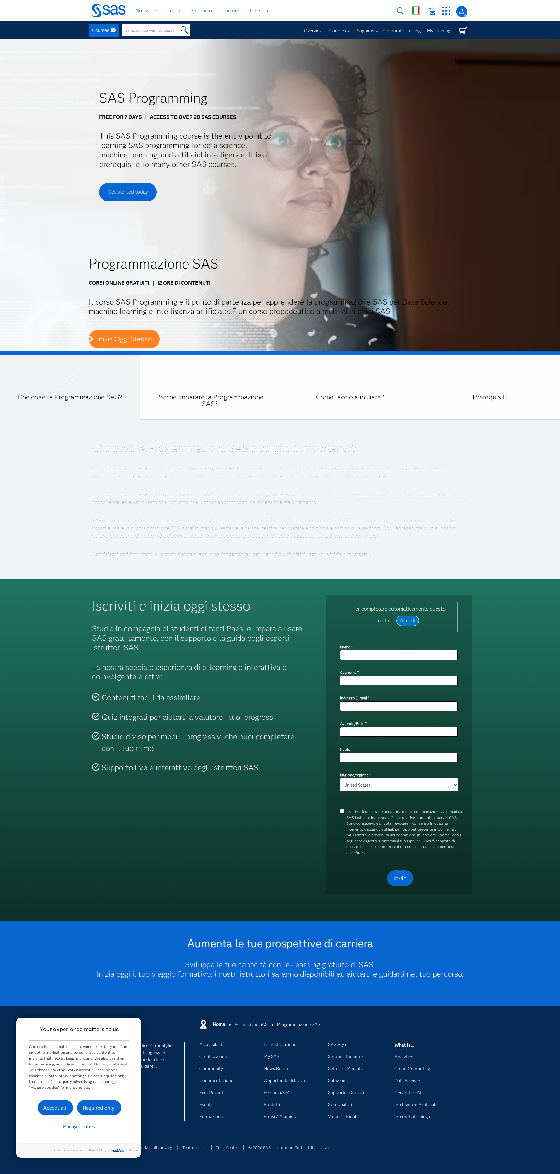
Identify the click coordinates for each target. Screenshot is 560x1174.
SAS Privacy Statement (108, 1064)
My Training (438, 31)
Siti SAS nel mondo (416, 10)
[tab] (70, 387)
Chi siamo (261, 10)
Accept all (54, 1108)
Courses (100, 30)
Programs (364, 31)
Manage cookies (79, 1127)
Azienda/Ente (353, 723)
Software (146, 10)
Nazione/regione (355, 774)
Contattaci (431, 11)
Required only (99, 1108)
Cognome (349, 672)
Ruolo (345, 749)
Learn (173, 10)
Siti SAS (446, 11)
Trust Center (227, 1147)
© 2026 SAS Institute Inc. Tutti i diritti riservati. (290, 1147)
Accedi (461, 11)
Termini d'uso (194, 1147)
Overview (313, 31)
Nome (346, 646)
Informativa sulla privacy (151, 1147)
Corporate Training (402, 31)
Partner (230, 10)
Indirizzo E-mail (354, 698)
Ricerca (400, 11)
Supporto (201, 10)
